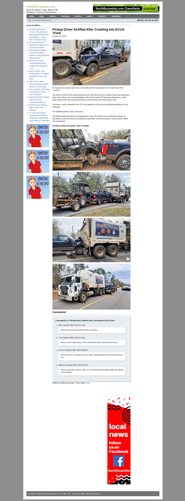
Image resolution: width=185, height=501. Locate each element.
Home (31, 16)
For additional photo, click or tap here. (67, 112)
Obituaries (46, 20)
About (90, 16)
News (41, 16)
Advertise (116, 16)
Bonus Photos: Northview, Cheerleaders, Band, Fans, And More (39, 92)
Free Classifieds (34, 20)
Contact (102, 16)
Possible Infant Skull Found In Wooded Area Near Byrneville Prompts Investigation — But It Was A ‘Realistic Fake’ (38, 34)
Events (52, 16)
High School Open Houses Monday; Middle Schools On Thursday (38, 84)
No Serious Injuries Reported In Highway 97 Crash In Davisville (38, 45)
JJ (59, 338)
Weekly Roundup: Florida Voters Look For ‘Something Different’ (39, 99)
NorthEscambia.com (52, 494)
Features (65, 16)
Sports (78, 16)
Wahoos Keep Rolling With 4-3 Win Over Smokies (38, 107)
